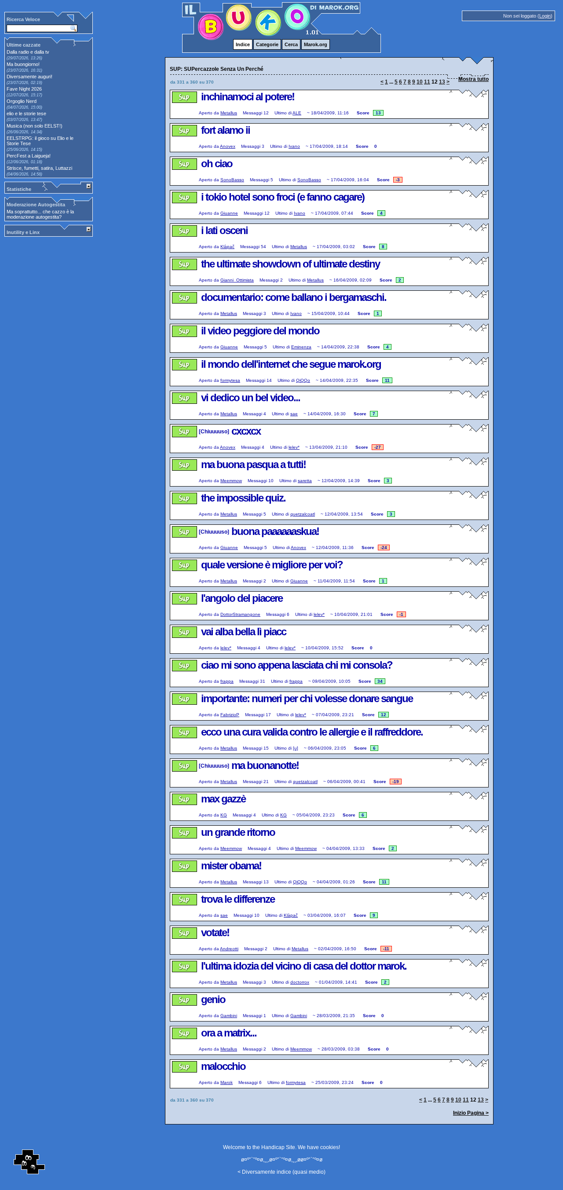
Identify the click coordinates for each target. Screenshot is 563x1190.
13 (442, 82)
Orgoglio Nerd (22, 101)
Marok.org (315, 44)
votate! (215, 932)
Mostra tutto (473, 79)
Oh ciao (216, 163)
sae (294, 413)
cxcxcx (245, 431)
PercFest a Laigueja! (29, 155)
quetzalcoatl (302, 514)
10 (420, 82)
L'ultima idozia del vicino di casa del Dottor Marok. (303, 966)
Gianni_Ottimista (237, 280)
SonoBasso (232, 179)
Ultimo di (283, 112)
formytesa (230, 380)
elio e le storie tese (26, 113)
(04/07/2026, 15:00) (24, 107)
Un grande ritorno (238, 832)
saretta (305, 480)
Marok (226, 1082)
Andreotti (229, 948)
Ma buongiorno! (23, 64)
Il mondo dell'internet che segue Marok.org (291, 364)
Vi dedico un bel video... (250, 397)
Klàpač (227, 246)
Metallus (228, 112)
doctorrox (299, 982)
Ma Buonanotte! (265, 765)
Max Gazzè (223, 799)
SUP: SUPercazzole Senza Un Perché (184, 105)
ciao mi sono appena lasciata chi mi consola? (296, 665)
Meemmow (231, 480)
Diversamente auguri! (29, 76)
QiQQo (303, 380)
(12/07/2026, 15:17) (24, 95)
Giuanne (229, 213)
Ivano (294, 146)
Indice (243, 44)
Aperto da (209, 112)
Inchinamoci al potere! (247, 97)
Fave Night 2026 (24, 89)
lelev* (294, 447)
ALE (296, 112)
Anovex (227, 146)
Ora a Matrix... (228, 1033)
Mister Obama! (231, 865)
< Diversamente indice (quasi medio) (281, 1172)
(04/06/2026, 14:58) (24, 174)
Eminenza (301, 346)
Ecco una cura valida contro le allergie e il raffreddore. (312, 732)
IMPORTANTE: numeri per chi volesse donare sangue (307, 698)
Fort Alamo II (225, 130)
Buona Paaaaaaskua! (275, 531)
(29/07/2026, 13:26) (24, 58)
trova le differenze (237, 899)
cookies (329, 1147)
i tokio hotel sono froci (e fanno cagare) (282, 197)
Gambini (228, 1015)
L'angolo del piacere (241, 598)
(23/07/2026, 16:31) (24, 70)
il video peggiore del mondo (260, 331)
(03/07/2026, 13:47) (24, 119)
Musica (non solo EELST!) (34, 125)
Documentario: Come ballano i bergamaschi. (293, 297)
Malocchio (223, 1066)
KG (223, 815)
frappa (227, 681)
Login (545, 15)
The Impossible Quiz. (243, 498)
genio (213, 999)
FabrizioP (229, 714)
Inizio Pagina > (471, 1113)
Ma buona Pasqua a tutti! (253, 464)
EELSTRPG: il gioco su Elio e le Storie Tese (40, 140)
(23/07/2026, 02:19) (24, 83)
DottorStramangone (240, 614)
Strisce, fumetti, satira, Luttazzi (39, 168)
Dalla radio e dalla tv (28, 52)
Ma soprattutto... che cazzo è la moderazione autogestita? (40, 214)
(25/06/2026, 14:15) (24, 149)
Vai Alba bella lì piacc (243, 631)
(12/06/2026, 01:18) (24, 162)
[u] (295, 748)
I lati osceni (224, 230)
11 (427, 82)
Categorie (267, 44)
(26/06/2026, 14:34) (24, 132)
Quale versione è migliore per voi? (272, 565)
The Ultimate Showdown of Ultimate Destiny (290, 264)
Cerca (291, 44)
